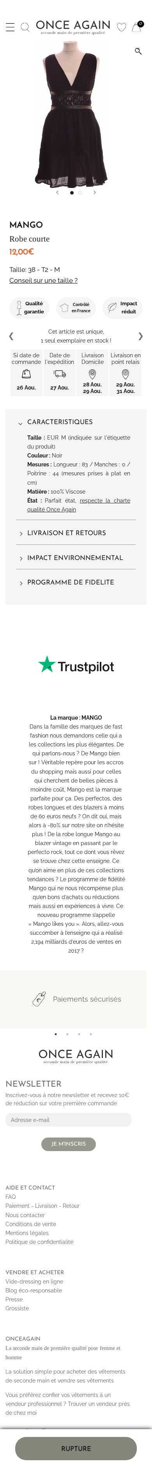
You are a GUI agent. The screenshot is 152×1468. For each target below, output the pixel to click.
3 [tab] (79, 1034)
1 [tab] (56, 1034)
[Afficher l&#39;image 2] (80, 193)
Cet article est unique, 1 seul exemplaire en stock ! (76, 336)
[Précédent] (57, 192)
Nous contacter (25, 1215)
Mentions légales (27, 1233)
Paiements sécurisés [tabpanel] (87, 999)
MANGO (91, 718)
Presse (14, 1299)
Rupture (76, 1449)
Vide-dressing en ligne (34, 1281)
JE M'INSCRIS (68, 1144)
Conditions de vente (30, 1224)
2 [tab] (67, 1034)
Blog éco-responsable (33, 1290)
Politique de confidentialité (39, 1242)
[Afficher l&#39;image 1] (72, 193)
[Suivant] (95, 192)
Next (140, 336)
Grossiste (17, 1308)
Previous (12, 336)
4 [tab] (91, 1034)
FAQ (10, 1197)
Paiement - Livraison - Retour (42, 1206)
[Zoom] (138, 51)
